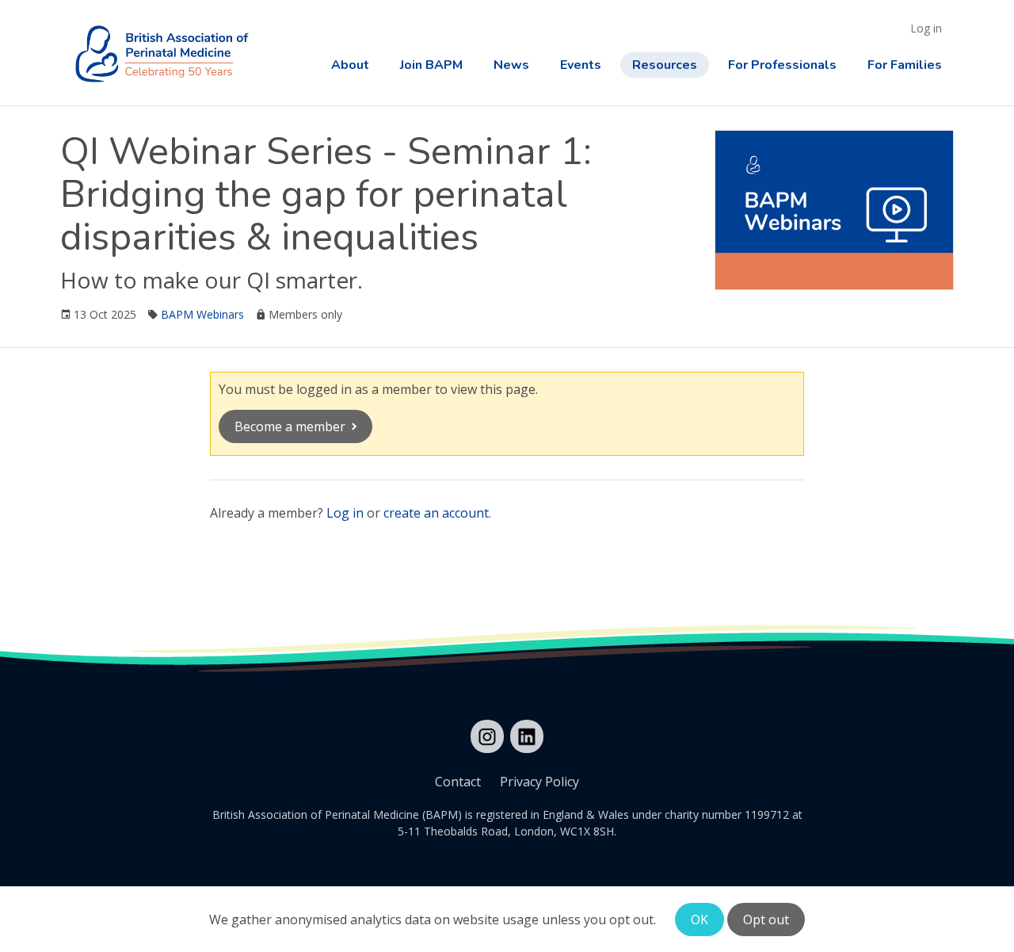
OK (699, 919)
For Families (904, 65)
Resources (664, 65)
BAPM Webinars (202, 314)
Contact (458, 781)
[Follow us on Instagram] (487, 736)
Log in (926, 28)
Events (580, 65)
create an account (436, 513)
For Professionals (782, 65)
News (511, 65)
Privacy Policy (539, 781)
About (350, 65)
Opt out (766, 919)
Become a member (289, 426)
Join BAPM (431, 65)
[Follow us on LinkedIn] (526, 736)
